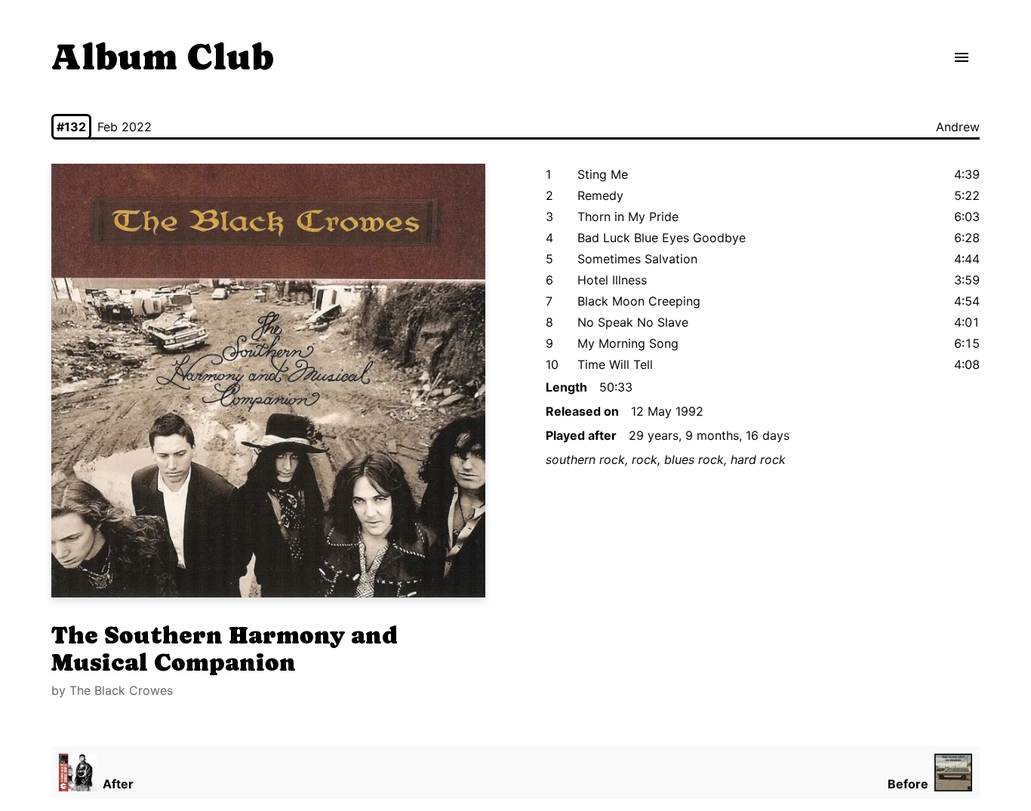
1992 (689, 411)
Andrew (958, 126)
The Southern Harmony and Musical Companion (224, 649)
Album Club (162, 57)
